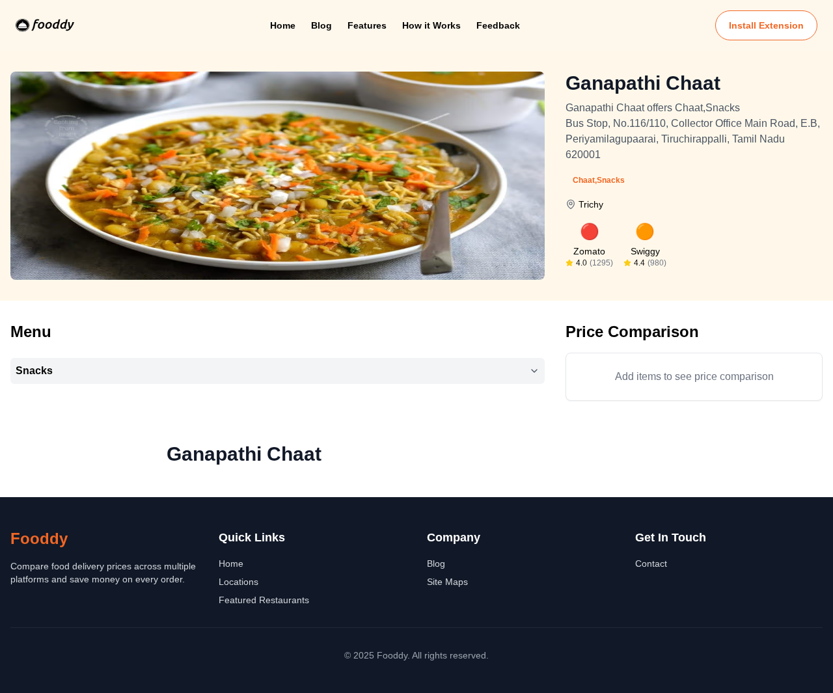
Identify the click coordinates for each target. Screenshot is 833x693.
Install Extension (766, 25)
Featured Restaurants (264, 600)
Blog (321, 25)
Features (367, 25)
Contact (651, 563)
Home (282, 25)
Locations (238, 582)
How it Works (431, 25)
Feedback (498, 25)
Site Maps (447, 582)
